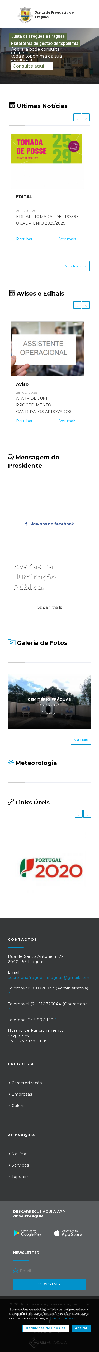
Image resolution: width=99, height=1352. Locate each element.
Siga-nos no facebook (50, 524)
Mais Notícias (76, 266)
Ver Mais (81, 739)
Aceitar (81, 1328)
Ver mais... (69, 239)
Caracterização (26, 1082)
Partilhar (24, 239)
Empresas (21, 1094)
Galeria (18, 1105)
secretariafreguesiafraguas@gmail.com (48, 977)
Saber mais (49, 607)
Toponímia (21, 1176)
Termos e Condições (62, 1318)
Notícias (19, 1153)
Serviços (19, 1165)
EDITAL (24, 196)
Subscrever (49, 1284)
